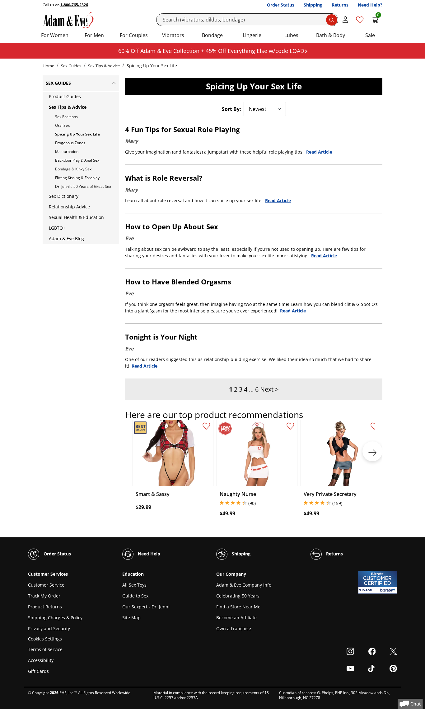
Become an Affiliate (236, 618)
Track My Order (44, 596)
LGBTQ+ (57, 228)
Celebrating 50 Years (237, 596)
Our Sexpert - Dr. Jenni (146, 607)
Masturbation (66, 151)
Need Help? (370, 5)
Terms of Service (45, 649)
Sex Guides (71, 66)
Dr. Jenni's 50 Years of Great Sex (83, 186)
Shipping (313, 5)
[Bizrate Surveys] (388, 590)
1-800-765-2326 (74, 4)
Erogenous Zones (70, 142)
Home (48, 66)
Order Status (280, 5)
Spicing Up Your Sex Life (77, 134)
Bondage (212, 35)
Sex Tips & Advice (104, 66)
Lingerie (252, 35)
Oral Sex (62, 125)
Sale (370, 35)
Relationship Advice (69, 207)
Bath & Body (330, 35)
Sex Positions (66, 116)
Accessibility (41, 660)
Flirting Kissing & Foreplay (77, 177)
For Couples (134, 35)
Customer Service (46, 585)
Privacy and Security (49, 628)
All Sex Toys (134, 585)
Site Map (131, 618)
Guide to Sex (135, 596)
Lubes (291, 35)
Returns (340, 5)
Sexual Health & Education (76, 217)
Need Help (148, 554)
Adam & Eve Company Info (243, 585)
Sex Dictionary (63, 196)
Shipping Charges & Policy (55, 618)
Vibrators (173, 35)
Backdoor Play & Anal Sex (77, 160)
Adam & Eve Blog (66, 238)
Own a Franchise (233, 628)
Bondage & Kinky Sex (73, 169)
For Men (94, 35)
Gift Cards (38, 671)
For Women (54, 35)
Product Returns (45, 607)
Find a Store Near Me (238, 607)
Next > (269, 389)
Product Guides (65, 96)
